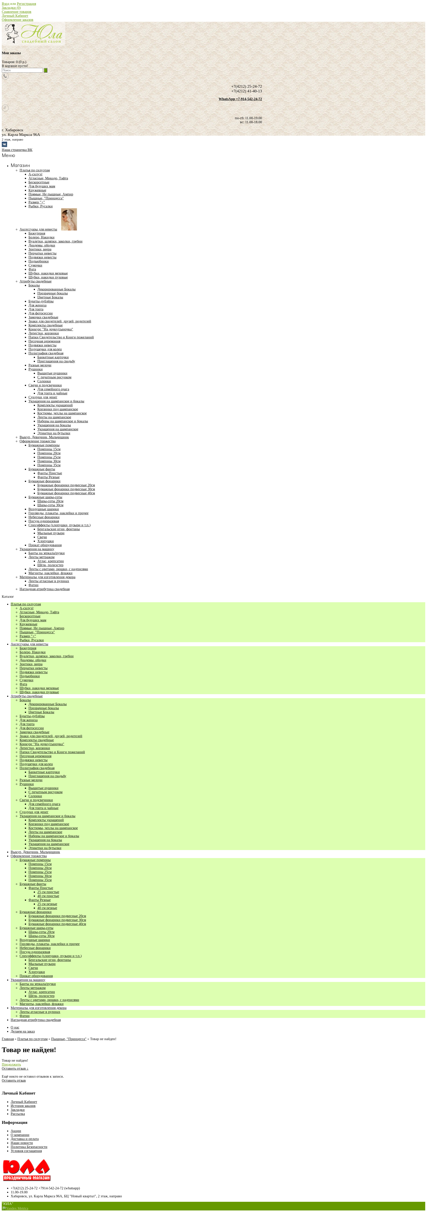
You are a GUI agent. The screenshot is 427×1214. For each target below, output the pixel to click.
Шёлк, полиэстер (50, 565)
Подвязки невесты (34, 672)
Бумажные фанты (33, 884)
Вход (5, 4)
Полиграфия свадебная (37, 768)
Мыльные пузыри (50, 533)
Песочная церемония (35, 756)
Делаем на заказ (23, 1031)
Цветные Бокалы (50, 297)
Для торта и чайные (52, 393)
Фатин (25, 1016)
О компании (20, 1135)
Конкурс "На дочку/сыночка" (42, 744)
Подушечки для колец (36, 764)
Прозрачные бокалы (52, 293)
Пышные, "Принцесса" (37, 632)
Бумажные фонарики (36, 912)
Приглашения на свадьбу (56, 361)
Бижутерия (28, 648)
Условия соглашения (26, 1151)
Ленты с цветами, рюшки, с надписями (49, 1000)
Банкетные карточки (53, 357)
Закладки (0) (11, 8)
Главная (8, 1039)
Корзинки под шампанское (57, 409)
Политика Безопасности (29, 1147)
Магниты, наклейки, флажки (42, 1004)
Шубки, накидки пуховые (39, 692)
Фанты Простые (49, 473)
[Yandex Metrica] (15, 1208)
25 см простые (48, 892)
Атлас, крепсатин (50, 561)
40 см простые (48, 896)
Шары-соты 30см (50, 505)
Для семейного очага (53, 389)
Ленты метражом (33, 988)
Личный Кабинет (15, 16)
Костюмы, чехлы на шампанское (62, 413)
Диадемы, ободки (33, 660)
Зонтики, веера (31, 664)
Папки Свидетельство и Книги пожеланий (52, 752)
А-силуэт (27, 608)
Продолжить (11, 1064)
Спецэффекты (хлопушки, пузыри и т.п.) (51, 956)
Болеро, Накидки (33, 652)
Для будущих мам (33, 620)
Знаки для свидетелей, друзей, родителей (51, 736)
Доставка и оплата (25, 1139)
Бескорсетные (30, 616)
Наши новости (22, 1143)
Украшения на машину (28, 980)
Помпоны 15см (48, 449)
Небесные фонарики (35, 948)
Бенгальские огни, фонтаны (58, 529)
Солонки (44, 381)
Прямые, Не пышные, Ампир (42, 628)
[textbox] (22, 70)
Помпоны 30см (48, 461)
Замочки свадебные (34, 732)
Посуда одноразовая (35, 952)
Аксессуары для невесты (29, 644)
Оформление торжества (29, 856)
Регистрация (26, 4)
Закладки (18, 1110)
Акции (16, 1131)
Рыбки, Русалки (32, 640)
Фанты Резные (48, 477)
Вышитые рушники (52, 373)
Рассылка (18, 1114)
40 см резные (47, 908)
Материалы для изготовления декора (38, 1008)
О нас (15, 1027)
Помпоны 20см (48, 453)
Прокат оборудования (36, 976)
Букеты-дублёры (32, 716)
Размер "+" (28, 636)
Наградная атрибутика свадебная (36, 1020)
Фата (23, 684)
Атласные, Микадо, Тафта (39, 612)
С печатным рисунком (54, 377)
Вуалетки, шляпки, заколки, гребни (47, 656)
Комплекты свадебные (37, 740)
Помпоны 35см (48, 465)
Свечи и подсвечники (36, 800)
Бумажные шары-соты (36, 928)
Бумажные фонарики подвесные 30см (66, 489)
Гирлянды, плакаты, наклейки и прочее (50, 944)
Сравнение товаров (16, 12)
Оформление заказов (17, 20)
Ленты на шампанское (54, 417)
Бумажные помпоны (35, 860)
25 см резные (47, 904)
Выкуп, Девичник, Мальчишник (35, 852)
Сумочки (26, 680)
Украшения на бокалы (54, 425)
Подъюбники (30, 676)
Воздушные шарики (35, 940)
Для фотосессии (32, 728)
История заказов (23, 1106)
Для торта (27, 724)
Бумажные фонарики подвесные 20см (66, 485)
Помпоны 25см (48, 457)
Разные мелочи (31, 780)
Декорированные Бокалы (56, 289)
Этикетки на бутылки (53, 433)
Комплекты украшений (55, 405)
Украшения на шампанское (57, 429)
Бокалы (25, 700)
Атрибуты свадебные (27, 696)
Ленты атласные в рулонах (40, 1012)
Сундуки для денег (34, 812)
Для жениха (29, 720)
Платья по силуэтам (26, 604)
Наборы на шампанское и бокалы (62, 421)
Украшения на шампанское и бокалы (47, 816)
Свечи (42, 537)
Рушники (27, 784)
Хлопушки (45, 541)
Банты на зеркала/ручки (38, 984)
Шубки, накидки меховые (39, 688)
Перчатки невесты (34, 668)
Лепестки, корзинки (35, 748)
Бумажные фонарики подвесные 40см (66, 493)
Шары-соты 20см (50, 501)
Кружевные (28, 624)
